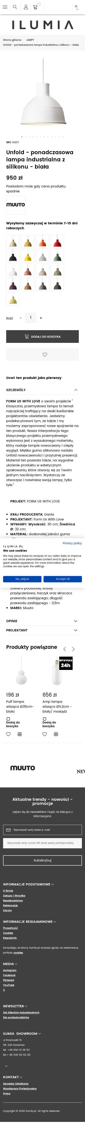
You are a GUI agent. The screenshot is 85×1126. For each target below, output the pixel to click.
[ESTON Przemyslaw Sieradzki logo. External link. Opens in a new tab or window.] (13, 547)
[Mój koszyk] (37, 7)
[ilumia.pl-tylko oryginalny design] (42, 25)
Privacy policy (72, 543)
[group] (42, 768)
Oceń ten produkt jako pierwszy (33, 378)
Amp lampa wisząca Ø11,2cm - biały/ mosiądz (57, 706)
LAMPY (30, 40)
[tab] (42, 391)
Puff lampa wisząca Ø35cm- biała (20, 706)
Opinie (11, 621)
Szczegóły (16, 390)
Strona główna (12, 40)
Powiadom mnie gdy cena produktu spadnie (36, 189)
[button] (22, 137)
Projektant (16, 630)
